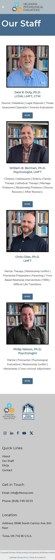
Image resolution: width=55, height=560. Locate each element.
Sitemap (13, 557)
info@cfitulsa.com (22, 493)
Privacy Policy (23, 557)
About (6, 456)
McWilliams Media (47, 552)
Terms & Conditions (38, 557)
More (27, 115)
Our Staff (8, 461)
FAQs (5, 465)
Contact (7, 470)
